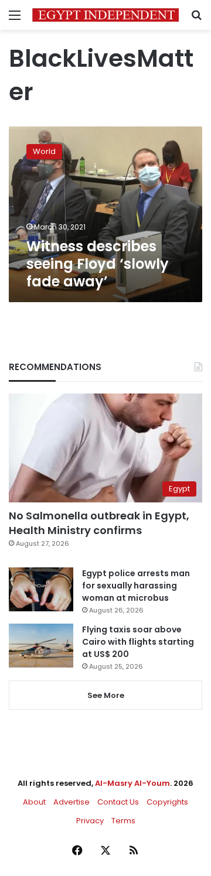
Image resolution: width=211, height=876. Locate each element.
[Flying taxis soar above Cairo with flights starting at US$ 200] (41, 646)
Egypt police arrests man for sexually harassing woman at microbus (136, 585)
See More (105, 695)
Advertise (71, 801)
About (34, 801)
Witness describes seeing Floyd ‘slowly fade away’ (97, 264)
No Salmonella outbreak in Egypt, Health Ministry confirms (99, 523)
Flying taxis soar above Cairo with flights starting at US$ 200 (138, 642)
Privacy (90, 820)
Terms (123, 820)
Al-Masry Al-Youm (132, 783)
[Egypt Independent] (105, 15)
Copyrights (167, 801)
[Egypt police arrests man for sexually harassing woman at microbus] (41, 589)
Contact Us (118, 801)
